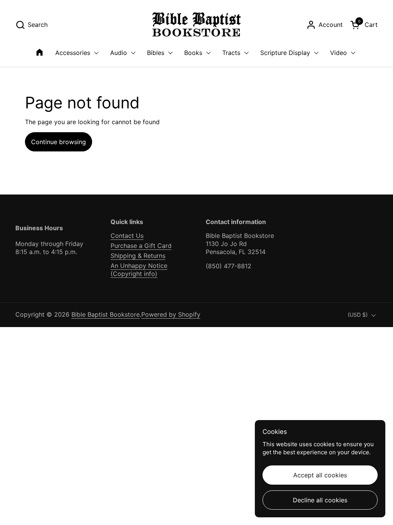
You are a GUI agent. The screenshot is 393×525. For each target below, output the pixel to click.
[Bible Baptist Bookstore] (197, 25)
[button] (31, 25)
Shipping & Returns (138, 255)
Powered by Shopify (170, 314)
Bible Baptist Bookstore (105, 314)
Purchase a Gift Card (141, 245)
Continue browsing (58, 142)
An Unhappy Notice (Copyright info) (139, 269)
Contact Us (127, 235)
